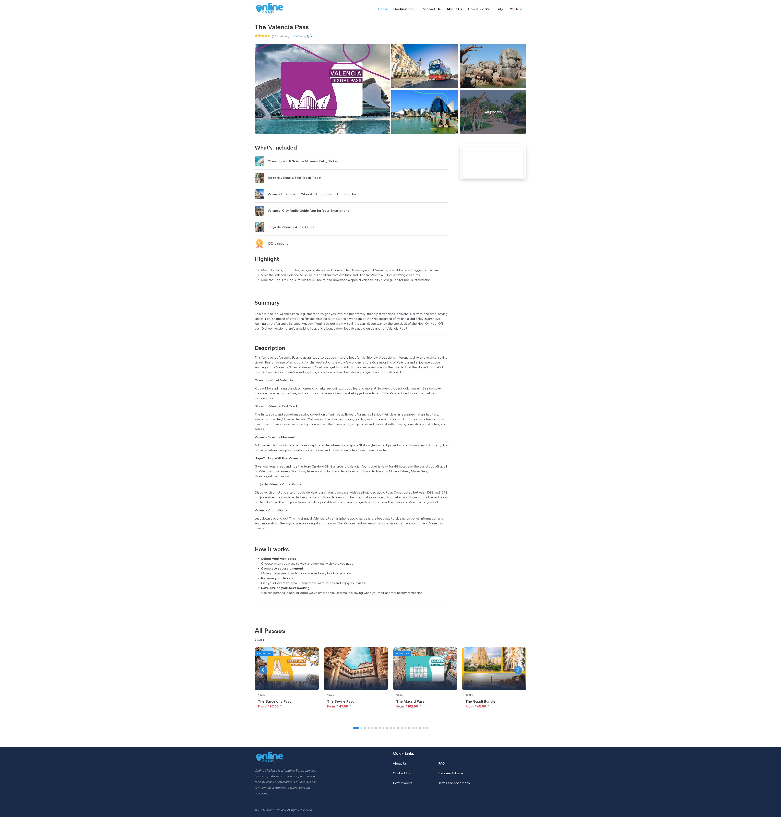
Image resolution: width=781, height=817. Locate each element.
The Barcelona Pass (274, 701)
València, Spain (303, 36)
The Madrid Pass (410, 701)
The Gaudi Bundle (480, 701)
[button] (404, 9)
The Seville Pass (340, 701)
